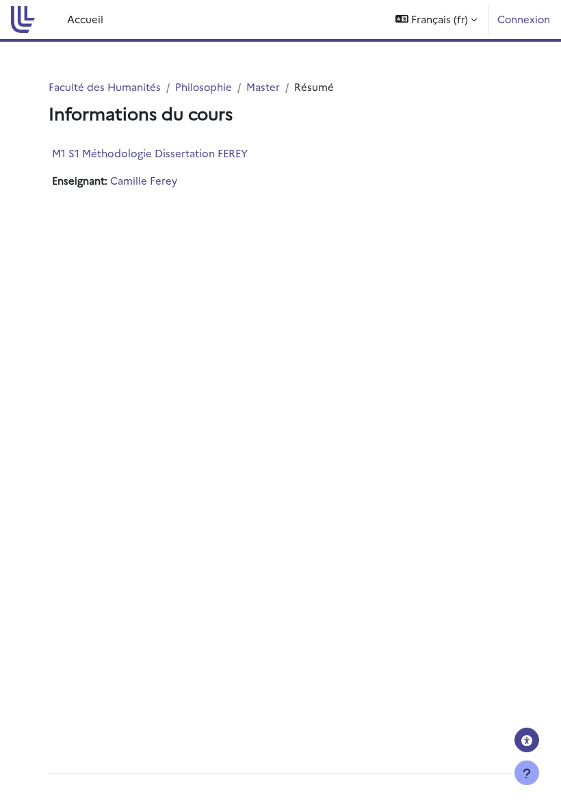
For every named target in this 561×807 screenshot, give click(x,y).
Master (263, 86)
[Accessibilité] (526, 740)
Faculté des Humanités (105, 86)
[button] (436, 19)
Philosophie (203, 86)
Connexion (523, 19)
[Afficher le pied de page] (526, 772)
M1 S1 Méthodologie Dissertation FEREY (150, 153)
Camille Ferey (143, 180)
